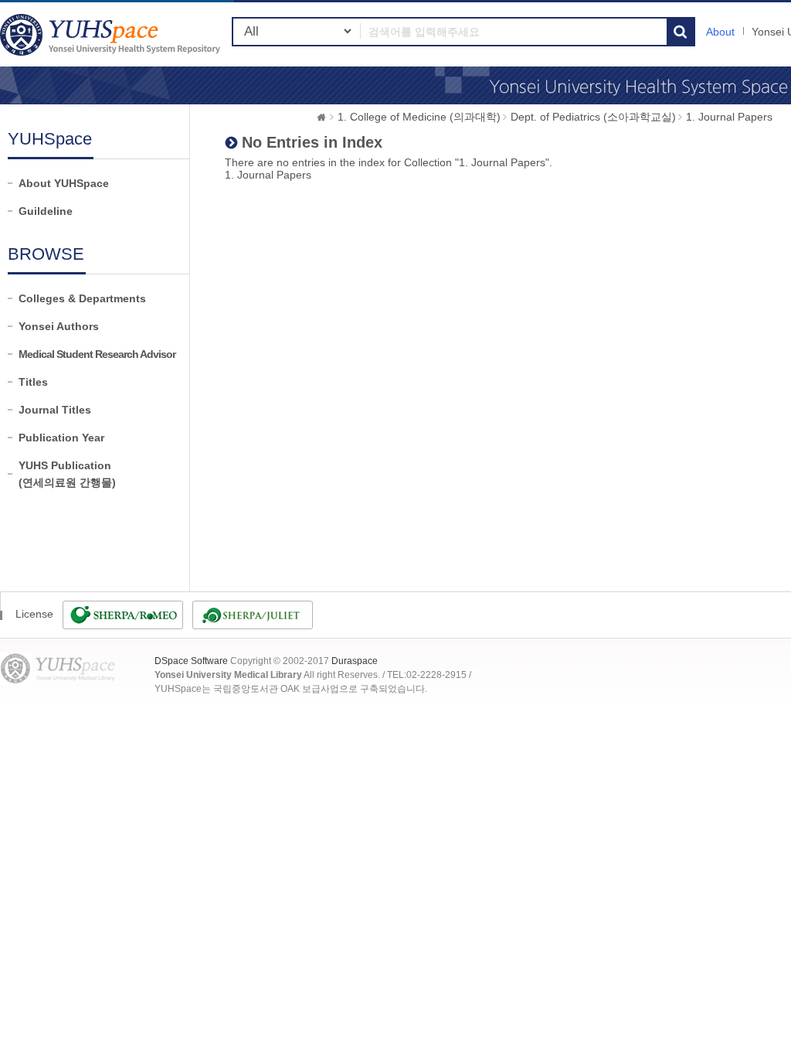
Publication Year (61, 437)
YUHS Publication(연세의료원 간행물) (67, 474)
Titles (33, 382)
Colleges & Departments (82, 298)
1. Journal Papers (729, 117)
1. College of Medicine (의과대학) (419, 117)
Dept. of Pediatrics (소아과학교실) (593, 117)
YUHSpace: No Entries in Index (112, 34)
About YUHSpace (64, 183)
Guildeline (46, 211)
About (720, 32)
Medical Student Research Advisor (97, 354)
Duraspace (354, 661)
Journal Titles (55, 410)
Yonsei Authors (59, 326)
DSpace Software (191, 661)
